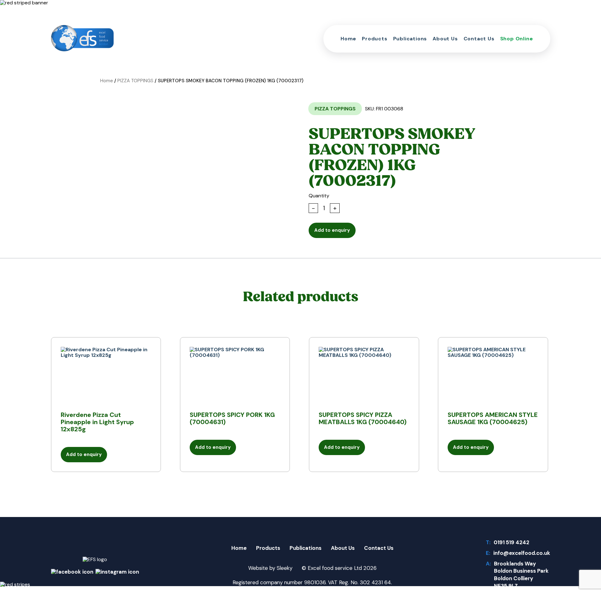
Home (348, 38)
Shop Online (516, 38)
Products (374, 38)
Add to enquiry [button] (84, 454)
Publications (410, 38)
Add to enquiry (332, 230)
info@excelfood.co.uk (521, 553)
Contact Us (479, 38)
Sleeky (284, 568)
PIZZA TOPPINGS (135, 81)
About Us (445, 38)
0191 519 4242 (511, 543)
